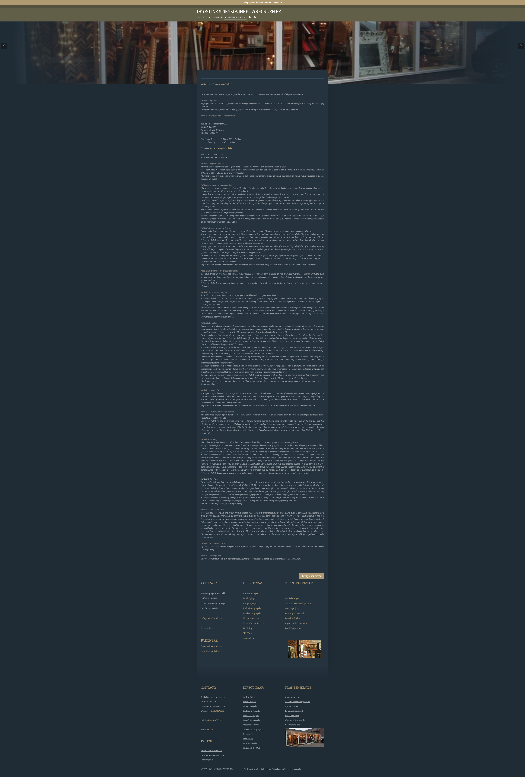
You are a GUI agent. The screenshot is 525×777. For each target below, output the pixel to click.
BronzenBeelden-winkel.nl (212, 755)
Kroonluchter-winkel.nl (211, 646)
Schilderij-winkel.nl (210, 651)
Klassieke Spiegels (251, 715)
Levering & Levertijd (294, 613)
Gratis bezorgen (292, 598)
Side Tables (248, 633)
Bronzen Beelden (250, 743)
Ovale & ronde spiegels (252, 729)
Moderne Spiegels (251, 618)
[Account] (250, 17)
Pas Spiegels (248, 628)
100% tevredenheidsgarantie (298, 603)
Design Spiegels (250, 603)
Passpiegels (248, 734)
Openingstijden (292, 608)
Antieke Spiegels (250, 593)
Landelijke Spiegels (252, 613)
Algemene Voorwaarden (296, 623)
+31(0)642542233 (217, 711)
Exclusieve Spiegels (252, 608)
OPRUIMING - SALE (251, 748)
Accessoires (248, 638)
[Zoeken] (255, 17)
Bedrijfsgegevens (293, 628)
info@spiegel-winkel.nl (211, 618)
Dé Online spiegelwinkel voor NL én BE (239, 11)
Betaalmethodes (292, 618)
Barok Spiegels (249, 598)
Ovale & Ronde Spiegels (253, 623)
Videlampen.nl (207, 760)
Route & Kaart (207, 628)
